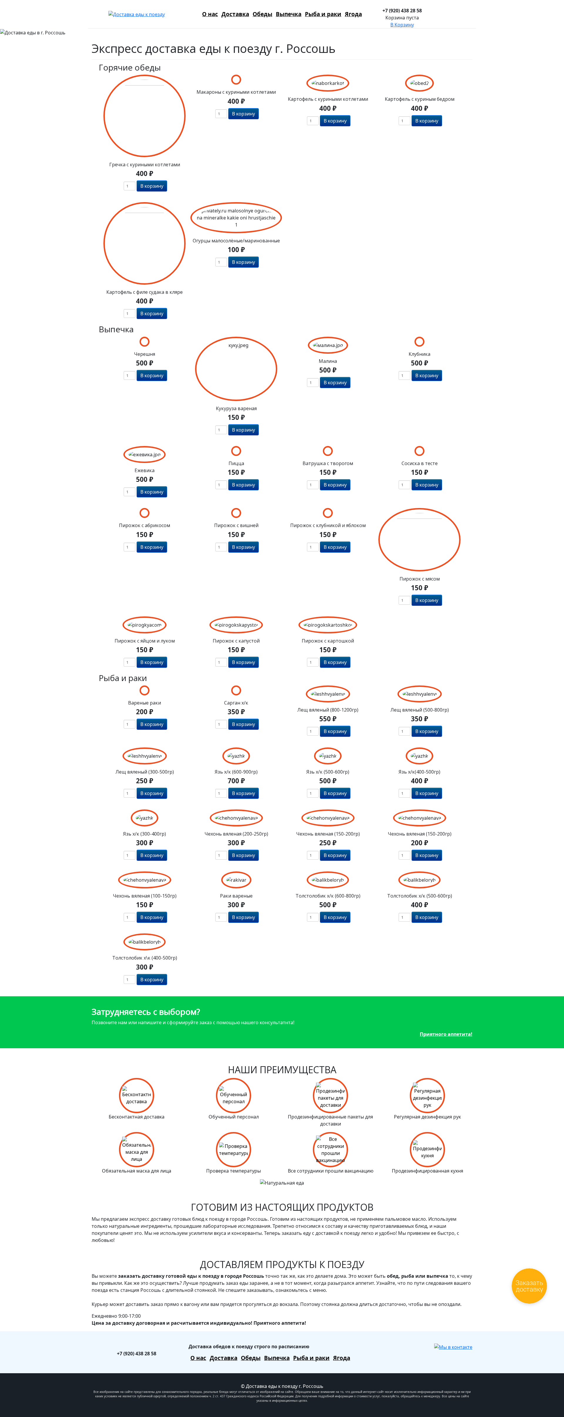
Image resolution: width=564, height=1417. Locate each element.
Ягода (353, 14)
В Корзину (402, 24)
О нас (210, 14)
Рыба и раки (323, 14)
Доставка (235, 14)
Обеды (262, 14)
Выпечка (288, 14)
